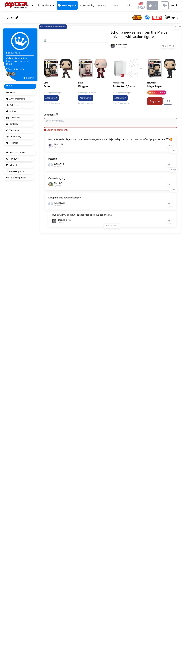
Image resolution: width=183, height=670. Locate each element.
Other (10, 17)
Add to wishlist (51, 98)
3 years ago (121, 47)
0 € (154, 5)
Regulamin (29, 78)
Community (87, 5)
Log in (174, 5)
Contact (101, 5)
